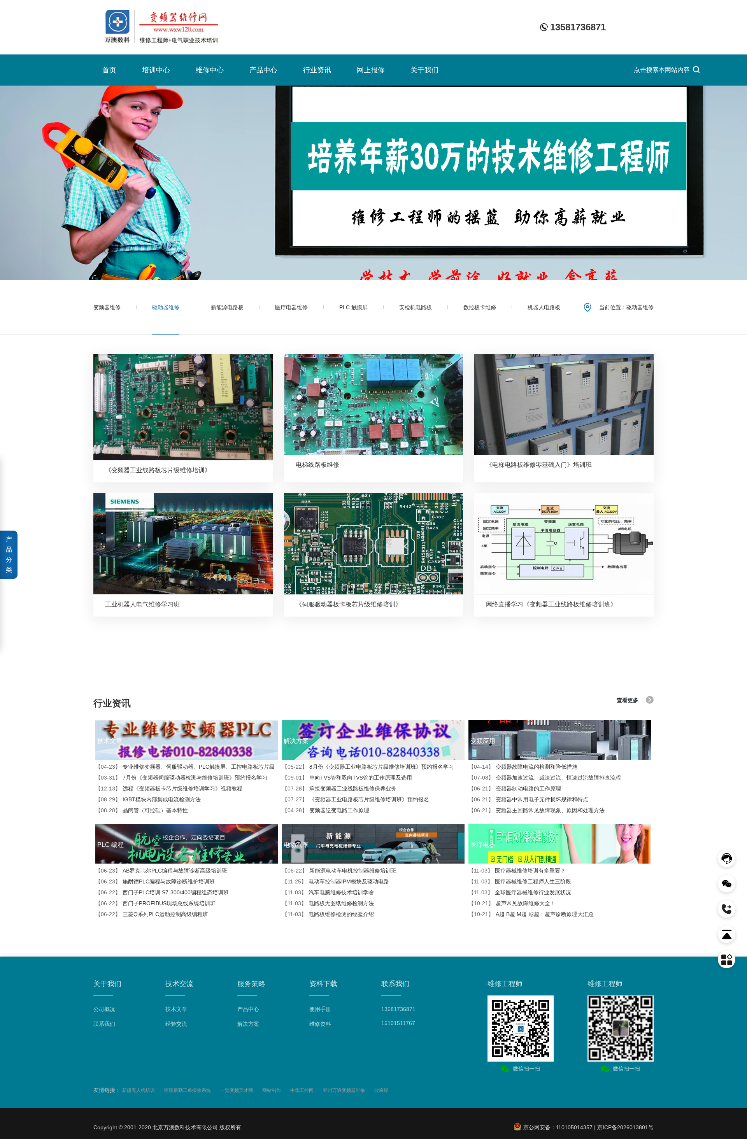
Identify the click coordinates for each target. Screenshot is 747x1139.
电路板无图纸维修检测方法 (328, 903)
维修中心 (210, 70)
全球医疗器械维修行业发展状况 (519, 892)
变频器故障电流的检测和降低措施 (522, 767)
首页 (109, 70)
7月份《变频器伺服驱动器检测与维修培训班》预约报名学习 (181, 778)
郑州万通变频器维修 (344, 1090)
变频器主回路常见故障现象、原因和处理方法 (536, 810)
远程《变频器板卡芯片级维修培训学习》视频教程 (168, 788)
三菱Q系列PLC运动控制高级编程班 (151, 914)
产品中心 (263, 70)
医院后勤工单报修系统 (187, 1090)
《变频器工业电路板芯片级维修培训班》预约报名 (355, 799)
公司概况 (104, 1009)
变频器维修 (107, 307)
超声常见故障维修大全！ (512, 903)
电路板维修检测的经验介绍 (328, 914)
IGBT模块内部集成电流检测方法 (148, 799)
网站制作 (271, 1090)
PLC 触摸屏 (353, 307)
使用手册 (320, 1009)
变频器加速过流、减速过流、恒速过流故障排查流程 (544, 778)
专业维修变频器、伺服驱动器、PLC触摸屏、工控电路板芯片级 (185, 767)
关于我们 (424, 70)
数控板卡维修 (479, 307)
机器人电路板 (544, 307)
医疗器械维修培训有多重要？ (517, 870)
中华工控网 (302, 1090)
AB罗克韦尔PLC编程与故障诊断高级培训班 (161, 870)
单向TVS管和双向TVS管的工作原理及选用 (347, 778)
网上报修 (371, 70)
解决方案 (248, 1024)
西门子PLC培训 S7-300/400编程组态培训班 (162, 892)
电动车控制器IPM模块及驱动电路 (335, 881)
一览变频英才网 (236, 1090)
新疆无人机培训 (138, 1090)
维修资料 (320, 1024)
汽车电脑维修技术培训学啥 (328, 892)
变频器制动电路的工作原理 (514, 788)
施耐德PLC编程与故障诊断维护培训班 (155, 881)
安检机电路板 (415, 307)
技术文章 (176, 1009)
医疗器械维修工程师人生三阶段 (519, 881)
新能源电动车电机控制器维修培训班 (339, 870)
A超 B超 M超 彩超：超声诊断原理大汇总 (531, 914)
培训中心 (156, 70)
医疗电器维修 (291, 307)
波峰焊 (381, 1090)
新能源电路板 (227, 307)
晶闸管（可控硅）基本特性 (141, 810)
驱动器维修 (165, 307)
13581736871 (398, 1009)
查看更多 (627, 700)
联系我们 (104, 1024)
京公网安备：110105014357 (557, 1127)
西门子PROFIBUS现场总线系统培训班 (155, 903)
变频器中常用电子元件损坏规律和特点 (528, 799)
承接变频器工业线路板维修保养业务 (339, 788)
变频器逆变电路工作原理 (325, 810)
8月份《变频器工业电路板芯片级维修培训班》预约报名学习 (368, 767)
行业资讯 (317, 70)
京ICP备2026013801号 (625, 1127)
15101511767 (398, 1023)
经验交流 (176, 1024)
